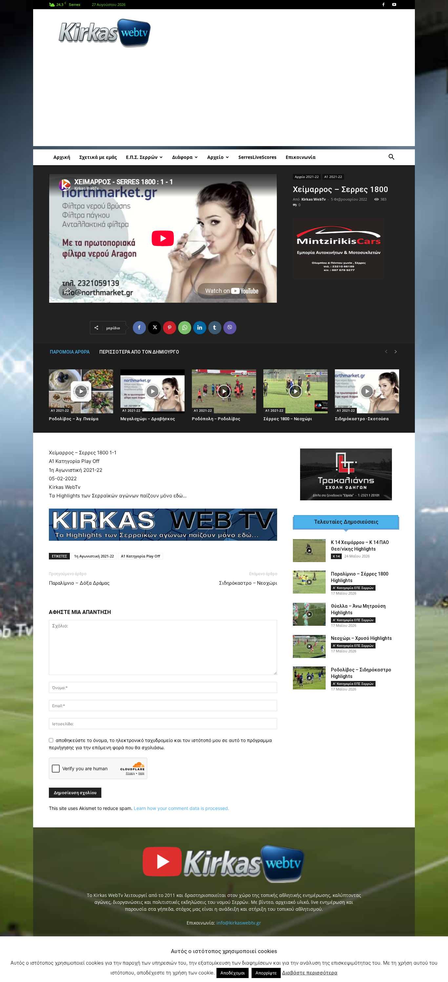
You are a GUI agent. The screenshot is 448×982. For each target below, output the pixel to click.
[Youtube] (394, 4)
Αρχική (61, 157)
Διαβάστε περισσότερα (309, 973)
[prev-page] (386, 352)
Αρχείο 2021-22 (307, 176)
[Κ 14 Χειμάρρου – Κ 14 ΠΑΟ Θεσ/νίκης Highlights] (309, 550)
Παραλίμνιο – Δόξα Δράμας (79, 583)
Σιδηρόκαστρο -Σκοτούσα (362, 418)
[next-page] (396, 352)
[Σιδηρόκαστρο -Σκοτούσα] (367, 391)
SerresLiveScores (257, 157)
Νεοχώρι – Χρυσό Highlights (361, 638)
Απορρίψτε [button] (266, 972)
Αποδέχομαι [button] (232, 972)
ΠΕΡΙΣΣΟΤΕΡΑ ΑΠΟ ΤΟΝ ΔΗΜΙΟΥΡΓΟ (139, 352)
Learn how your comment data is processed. (181, 808)
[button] (391, 158)
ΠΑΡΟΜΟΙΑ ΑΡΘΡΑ (70, 352)
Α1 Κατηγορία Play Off (140, 556)
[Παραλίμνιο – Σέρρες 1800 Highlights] (309, 582)
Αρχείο (215, 157)
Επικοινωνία (301, 157)
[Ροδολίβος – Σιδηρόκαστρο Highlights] (309, 677)
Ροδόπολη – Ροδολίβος (216, 418)
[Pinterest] (169, 327)
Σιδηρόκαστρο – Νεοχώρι (248, 583)
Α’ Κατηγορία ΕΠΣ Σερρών (353, 587)
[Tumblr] (214, 327)
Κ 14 (336, 556)
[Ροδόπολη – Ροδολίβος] (224, 391)
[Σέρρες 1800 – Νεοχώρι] (295, 391)
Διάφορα (182, 157)
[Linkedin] (199, 327)
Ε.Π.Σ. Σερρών (141, 157)
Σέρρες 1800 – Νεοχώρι (287, 418)
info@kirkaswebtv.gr (238, 923)
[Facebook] (383, 4)
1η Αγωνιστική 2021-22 (94, 556)
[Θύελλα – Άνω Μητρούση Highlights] (309, 614)
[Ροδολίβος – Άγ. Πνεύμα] (81, 391)
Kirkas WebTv (313, 199)
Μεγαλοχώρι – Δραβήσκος (147, 418)
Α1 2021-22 (333, 176)
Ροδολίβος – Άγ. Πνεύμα (73, 418)
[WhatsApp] (184, 327)
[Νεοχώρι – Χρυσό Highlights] (309, 646)
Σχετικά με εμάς (98, 157)
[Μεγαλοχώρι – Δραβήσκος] (152, 391)
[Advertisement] (279, 33)
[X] (154, 327)
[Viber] (229, 327)
